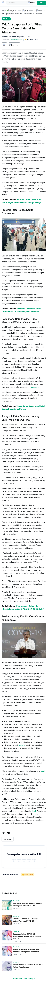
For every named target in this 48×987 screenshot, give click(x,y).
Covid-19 (32, 10)
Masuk (41, 3)
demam (21, 745)
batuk (43, 771)
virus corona (34, 387)
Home (4, 10)
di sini (33, 811)
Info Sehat (18, 10)
